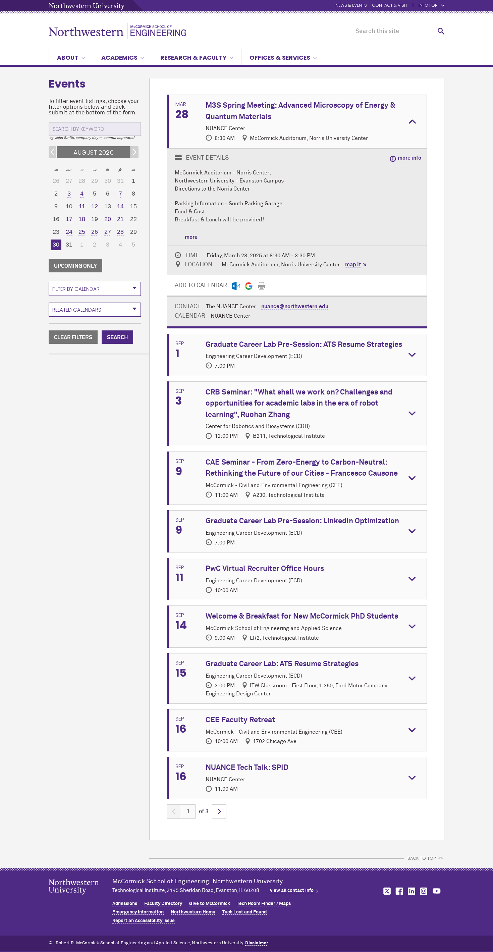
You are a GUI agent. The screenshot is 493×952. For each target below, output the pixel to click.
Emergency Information (138, 912)
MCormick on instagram (424, 891)
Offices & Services (280, 57)
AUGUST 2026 (93, 152)
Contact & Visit (389, 5)
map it (353, 264)
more (191, 237)
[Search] (441, 31)
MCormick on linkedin (411, 891)
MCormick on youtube (437, 891)
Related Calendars (76, 309)
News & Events (351, 5)
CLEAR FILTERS (73, 337)
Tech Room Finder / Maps (264, 903)
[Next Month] (135, 152)
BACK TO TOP (421, 858)
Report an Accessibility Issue (143, 920)
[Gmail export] (249, 286)
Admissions (124, 903)
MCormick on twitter (386, 891)
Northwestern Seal (80, 897)
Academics (119, 57)
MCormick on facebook (398, 891)
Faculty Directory (163, 903)
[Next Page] (219, 811)
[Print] (261, 286)
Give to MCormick (209, 903)
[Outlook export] (236, 286)
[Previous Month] (52, 152)
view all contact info (292, 890)
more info (409, 158)
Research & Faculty (193, 57)
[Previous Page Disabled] (174, 811)
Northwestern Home (193, 912)
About (67, 57)
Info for (428, 5)
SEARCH (117, 337)
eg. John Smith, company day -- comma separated (91, 138)
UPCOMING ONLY (75, 266)
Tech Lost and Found (244, 912)
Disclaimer (256, 943)
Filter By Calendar (76, 289)
